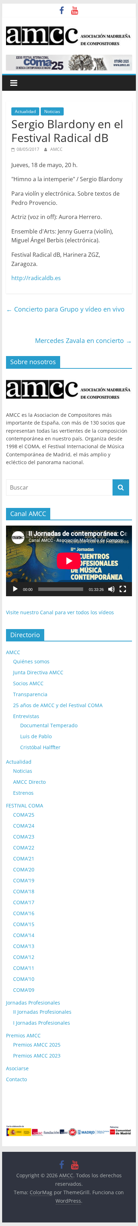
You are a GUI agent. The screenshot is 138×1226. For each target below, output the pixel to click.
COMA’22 (23, 847)
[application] (69, 561)
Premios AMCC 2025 (37, 1044)
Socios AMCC (28, 683)
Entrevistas (26, 716)
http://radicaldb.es (36, 278)
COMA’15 (23, 924)
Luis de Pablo (36, 736)
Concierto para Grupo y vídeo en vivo (65, 309)
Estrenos (23, 792)
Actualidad (25, 111)
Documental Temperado (48, 725)
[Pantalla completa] (122, 589)
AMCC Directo (29, 781)
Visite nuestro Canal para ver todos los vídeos (60, 612)
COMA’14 (23, 935)
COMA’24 (23, 825)
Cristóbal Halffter (40, 747)
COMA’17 (23, 902)
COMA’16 (23, 913)
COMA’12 (23, 957)
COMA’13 (23, 946)
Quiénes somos (31, 661)
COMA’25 (23, 814)
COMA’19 (23, 880)
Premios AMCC (23, 1035)
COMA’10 (23, 979)
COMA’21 (23, 858)
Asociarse (17, 1068)
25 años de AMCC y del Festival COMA (58, 705)
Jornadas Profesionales (33, 1002)
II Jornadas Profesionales (42, 1011)
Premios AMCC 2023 (37, 1055)
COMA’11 (23, 968)
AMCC (56, 149)
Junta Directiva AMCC (38, 672)
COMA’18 (23, 891)
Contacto (16, 1079)
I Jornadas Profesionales (41, 1022)
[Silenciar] (111, 589)
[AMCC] (69, 377)
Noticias (52, 111)
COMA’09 (23, 990)
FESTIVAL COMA (24, 805)
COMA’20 (23, 869)
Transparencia (30, 694)
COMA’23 (23, 836)
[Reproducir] (15, 589)
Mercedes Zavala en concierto (83, 340)
